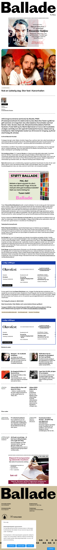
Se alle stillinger (7, 285)
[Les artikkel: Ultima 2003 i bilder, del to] (42, 396)
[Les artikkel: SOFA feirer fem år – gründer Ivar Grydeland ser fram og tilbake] (42, 358)
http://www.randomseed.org (47, 255)
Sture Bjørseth (5, 509)
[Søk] (51, 15)
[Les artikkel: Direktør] (10, 274)
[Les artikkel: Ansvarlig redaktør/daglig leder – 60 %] (27, 274)
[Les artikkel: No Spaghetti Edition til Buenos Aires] (14, 376)
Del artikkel (5, 104)
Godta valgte (21, 545)
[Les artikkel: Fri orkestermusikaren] (14, 423)
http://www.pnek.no (8, 257)
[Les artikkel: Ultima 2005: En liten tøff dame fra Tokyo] (14, 396)
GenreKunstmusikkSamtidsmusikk (9, 312)
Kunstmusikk (5, 87)
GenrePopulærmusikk (22, 312)
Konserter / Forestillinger (34, 312)
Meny (54, 15)
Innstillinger (51, 548)
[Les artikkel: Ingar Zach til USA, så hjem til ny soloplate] (42, 376)
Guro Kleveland (5, 505)
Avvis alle (30, 545)
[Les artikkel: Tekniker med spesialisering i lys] (45, 274)
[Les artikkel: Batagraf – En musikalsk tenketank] (14, 358)
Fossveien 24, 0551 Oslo (35, 505)
